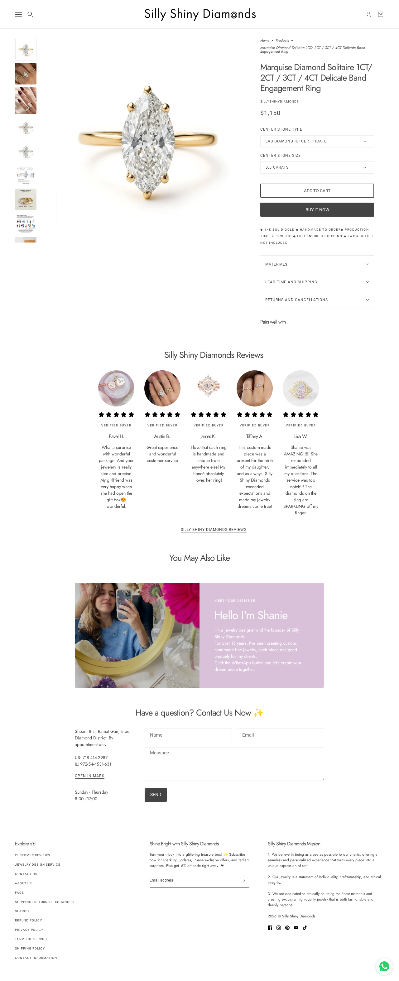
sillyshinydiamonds (279, 101)
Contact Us (26, 874)
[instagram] (278, 927)
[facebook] (270, 927)
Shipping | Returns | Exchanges (44, 902)
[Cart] (380, 14)
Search (22, 911)
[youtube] (296, 927)
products (282, 41)
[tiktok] (305, 927)
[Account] (368, 14)
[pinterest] (287, 927)
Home (264, 41)
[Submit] (244, 880)
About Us (23, 883)
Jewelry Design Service (37, 864)
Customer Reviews (32, 855)
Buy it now (317, 209)
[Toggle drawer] (18, 14)
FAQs (19, 892)
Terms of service (31, 939)
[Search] (30, 14)
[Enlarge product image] (148, 141)
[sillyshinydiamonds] (199, 14)
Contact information (36, 957)
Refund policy (28, 920)
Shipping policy (30, 948)
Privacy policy (29, 929)
